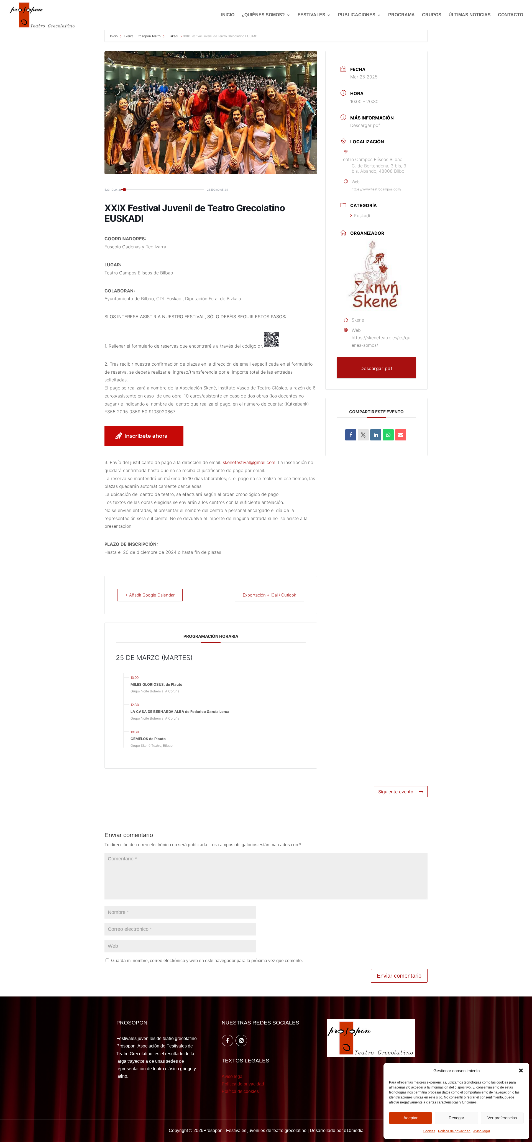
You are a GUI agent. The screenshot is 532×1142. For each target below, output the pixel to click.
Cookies (429, 1131)
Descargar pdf (365, 125)
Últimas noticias (470, 15)
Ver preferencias (502, 1117)
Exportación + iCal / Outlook (269, 595)
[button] (521, 1070)
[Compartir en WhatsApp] (388, 434)
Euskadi (172, 36)
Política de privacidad (454, 1131)
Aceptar (410, 1117)
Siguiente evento (395, 791)
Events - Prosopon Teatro (142, 36)
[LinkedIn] (375, 434)
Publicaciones (356, 15)
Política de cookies (240, 1091)
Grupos (431, 15)
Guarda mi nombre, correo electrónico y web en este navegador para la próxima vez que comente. (207, 960)
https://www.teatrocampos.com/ (376, 189)
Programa (401, 15)
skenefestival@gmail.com (249, 462)
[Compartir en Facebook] (350, 434)
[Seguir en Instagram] (241, 1040)
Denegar (456, 1117)
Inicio (227, 15)
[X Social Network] (363, 434)
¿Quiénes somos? (263, 15)
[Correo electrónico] (400, 434)
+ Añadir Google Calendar (150, 595)
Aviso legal (481, 1131)
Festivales (311, 15)
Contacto (510, 15)
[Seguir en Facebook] (227, 1040)
